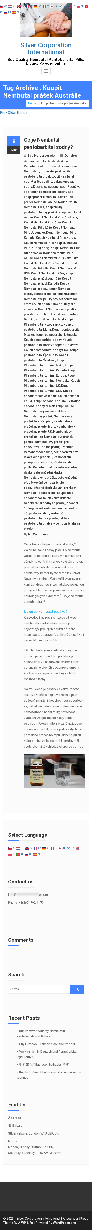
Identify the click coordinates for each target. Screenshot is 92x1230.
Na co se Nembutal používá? (45, 612)
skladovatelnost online (51, 508)
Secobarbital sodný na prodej (44, 503)
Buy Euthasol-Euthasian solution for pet (47, 1044)
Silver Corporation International (46, 48)
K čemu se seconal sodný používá (56, 186)
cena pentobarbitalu (42, 161)
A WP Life (25, 1223)
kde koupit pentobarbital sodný (45, 191)
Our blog (71, 155)
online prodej (51, 447)
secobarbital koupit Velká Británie (47, 498)
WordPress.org (64, 1223)
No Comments (38, 534)
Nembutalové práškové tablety (45, 411)
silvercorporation (44, 155)
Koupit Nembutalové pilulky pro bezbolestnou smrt (51, 299)
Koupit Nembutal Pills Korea (55, 237)
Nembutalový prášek (38, 416)
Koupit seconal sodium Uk (51, 401)
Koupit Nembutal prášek (47, 273)
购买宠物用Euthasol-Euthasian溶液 (44, 1064)
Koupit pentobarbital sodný (42, 339)
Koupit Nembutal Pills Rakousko (56, 258)
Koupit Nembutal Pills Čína (42, 222)
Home (32, 103)
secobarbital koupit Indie (56, 493)
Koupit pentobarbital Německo (56, 334)
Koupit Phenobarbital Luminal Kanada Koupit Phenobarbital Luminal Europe (50, 370)
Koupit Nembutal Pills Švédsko (45, 263)
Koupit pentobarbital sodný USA (46, 350)
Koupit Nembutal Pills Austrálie (55, 217)
